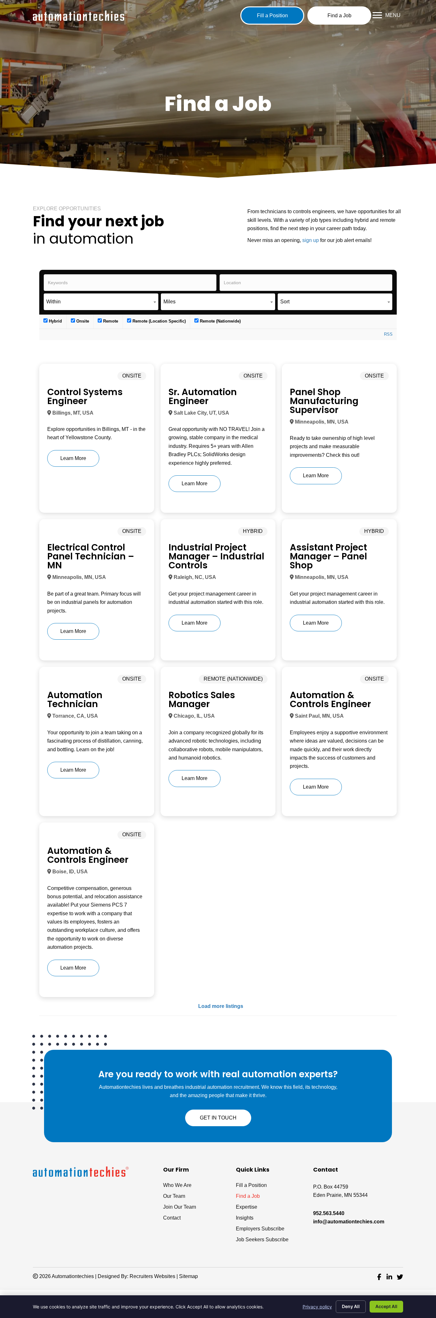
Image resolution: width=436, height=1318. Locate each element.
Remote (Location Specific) (158, 321)
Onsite (82, 321)
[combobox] (101, 301)
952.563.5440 (328, 1213)
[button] (272, 15)
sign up (310, 240)
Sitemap (188, 1276)
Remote (110, 321)
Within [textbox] (53, 301)
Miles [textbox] (169, 301)
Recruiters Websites (152, 1276)
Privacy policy (317, 1306)
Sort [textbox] (284, 301)
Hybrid (55, 321)
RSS (388, 334)
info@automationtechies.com (348, 1221)
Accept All (386, 1306)
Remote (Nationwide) (220, 321)
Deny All (351, 1306)
